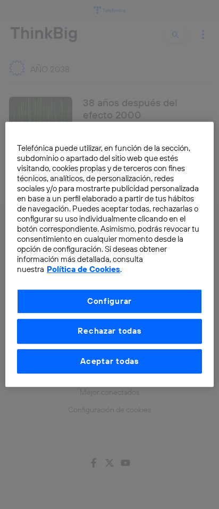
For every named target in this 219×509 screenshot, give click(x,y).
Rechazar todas (109, 331)
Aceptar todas (109, 361)
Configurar (109, 301)
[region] (109, 254)
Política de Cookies (83, 270)
